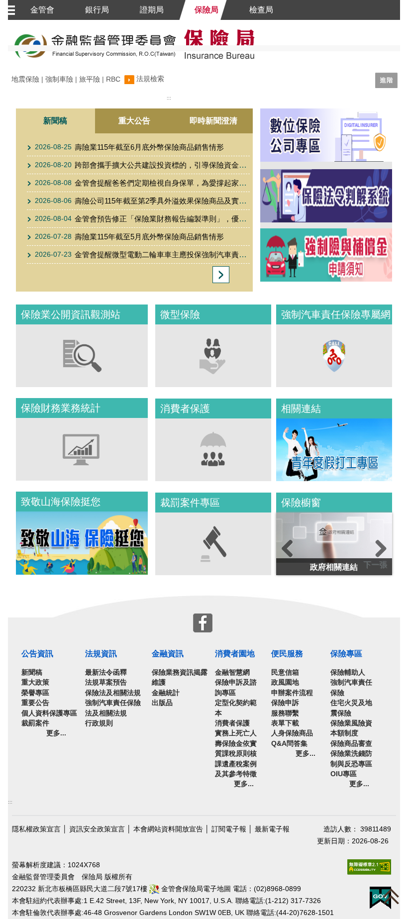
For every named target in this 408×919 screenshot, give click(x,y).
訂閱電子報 (228, 829)
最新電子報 (272, 829)
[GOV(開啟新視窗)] (380, 897)
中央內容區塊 (197, 97)
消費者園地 (235, 653)
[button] (8, 9)
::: (10, 802)
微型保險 (213, 355)
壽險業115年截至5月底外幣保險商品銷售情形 (149, 236)
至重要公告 (47, 289)
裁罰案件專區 (213, 543)
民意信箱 (285, 672)
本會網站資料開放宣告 (168, 829)
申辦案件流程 (292, 693)
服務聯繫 (285, 713)
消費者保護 (213, 449)
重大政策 (35, 682)
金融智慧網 (232, 672)
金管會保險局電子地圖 (195, 889)
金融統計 (166, 693)
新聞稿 (39, 143)
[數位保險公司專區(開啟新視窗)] (326, 138)
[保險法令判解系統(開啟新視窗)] (326, 195)
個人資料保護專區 (49, 713)
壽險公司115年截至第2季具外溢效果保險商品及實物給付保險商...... (185, 201)
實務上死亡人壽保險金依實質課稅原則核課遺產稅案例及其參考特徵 (236, 753)
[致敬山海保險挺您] (82, 543)
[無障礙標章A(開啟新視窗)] (369, 866)
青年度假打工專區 (334, 449)
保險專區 (346, 653)
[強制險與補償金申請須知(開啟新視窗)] (326, 254)
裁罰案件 (35, 723)
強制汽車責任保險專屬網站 (334, 355)
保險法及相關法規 (113, 693)
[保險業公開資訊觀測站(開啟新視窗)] (82, 355)
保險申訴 (285, 703)
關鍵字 (21, 79)
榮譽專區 (35, 693)
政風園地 (285, 682)
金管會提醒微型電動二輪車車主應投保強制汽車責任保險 (168, 254)
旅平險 (89, 79)
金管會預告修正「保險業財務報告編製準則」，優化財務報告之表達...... (192, 218)
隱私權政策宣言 (36, 829)
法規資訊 (101, 653)
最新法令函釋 (106, 672)
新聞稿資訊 (220, 274)
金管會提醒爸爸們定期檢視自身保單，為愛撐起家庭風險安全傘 (179, 183)
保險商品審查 (351, 743)
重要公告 (35, 703)
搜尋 (172, 93)
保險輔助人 (347, 672)
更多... (56, 733)
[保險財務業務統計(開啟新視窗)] (82, 449)
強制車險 (59, 79)
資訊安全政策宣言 (97, 829)
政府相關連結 (334, 567)
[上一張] (296, 559)
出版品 (162, 703)
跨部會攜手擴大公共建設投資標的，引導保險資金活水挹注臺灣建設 (187, 165)
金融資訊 (168, 653)
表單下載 (285, 723)
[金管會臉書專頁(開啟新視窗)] (202, 622)
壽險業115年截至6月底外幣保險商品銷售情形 (149, 147)
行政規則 (99, 723)
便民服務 (287, 653)
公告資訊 (37, 653)
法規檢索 (150, 79)
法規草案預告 (106, 682)
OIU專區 (343, 774)
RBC (113, 79)
